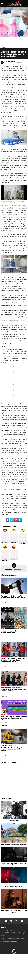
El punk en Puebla (14, 820)
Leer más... (4, 603)
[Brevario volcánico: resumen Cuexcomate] (14, 833)
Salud (15, 575)
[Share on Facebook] (7, 520)
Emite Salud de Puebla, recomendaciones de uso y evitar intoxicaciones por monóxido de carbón (12, 748)
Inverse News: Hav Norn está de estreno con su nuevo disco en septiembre (14, 864)
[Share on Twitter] (12, 520)
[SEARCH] (26, 3)
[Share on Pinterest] (16, 520)
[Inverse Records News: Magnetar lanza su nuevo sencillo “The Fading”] (14, 875)
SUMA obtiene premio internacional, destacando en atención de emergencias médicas (13, 660)
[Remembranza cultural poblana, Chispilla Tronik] (14, 899)
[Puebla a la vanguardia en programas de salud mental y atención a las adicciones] (14, 707)
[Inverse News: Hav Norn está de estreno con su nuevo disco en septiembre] (14, 854)
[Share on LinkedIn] (20, 520)
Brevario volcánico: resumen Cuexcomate (14, 845)
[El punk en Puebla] (14, 810)
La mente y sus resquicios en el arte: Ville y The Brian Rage (13, 632)
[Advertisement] (14, 782)
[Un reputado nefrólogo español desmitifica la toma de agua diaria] (14, 586)
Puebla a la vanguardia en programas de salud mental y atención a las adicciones (14, 718)
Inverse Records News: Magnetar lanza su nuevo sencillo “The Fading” (14, 885)
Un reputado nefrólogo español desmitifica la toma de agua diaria (13, 597)
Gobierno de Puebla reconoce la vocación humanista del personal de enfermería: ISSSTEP (13, 689)
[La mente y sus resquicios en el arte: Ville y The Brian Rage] (14, 618)
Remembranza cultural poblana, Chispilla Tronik (14, 911)
